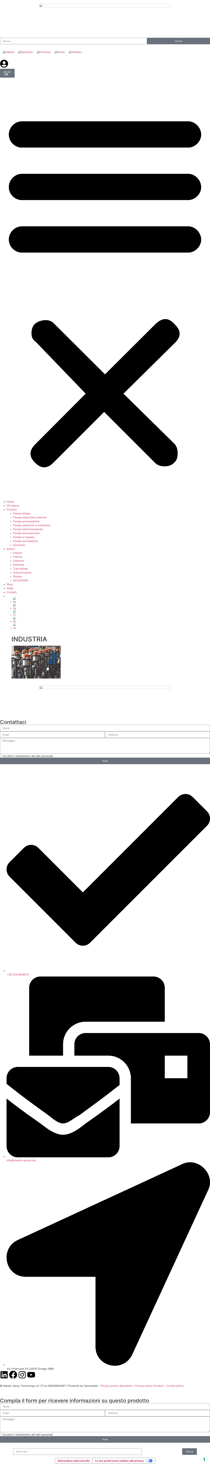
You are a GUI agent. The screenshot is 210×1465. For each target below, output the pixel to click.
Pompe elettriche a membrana (32, 525)
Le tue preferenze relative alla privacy (119, 1460)
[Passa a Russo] (59, 52)
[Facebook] (13, 1375)
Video (10, 588)
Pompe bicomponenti (26, 533)
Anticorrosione (22, 572)
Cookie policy (175, 1385)
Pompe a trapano (24, 537)
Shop (10, 584)
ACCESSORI (20, 580)
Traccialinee (20, 568)
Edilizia (17, 552)
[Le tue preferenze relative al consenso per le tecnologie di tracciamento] (204, 1459)
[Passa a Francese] (43, 52)
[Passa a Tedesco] (75, 52)
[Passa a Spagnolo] (25, 52)
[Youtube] (31, 1375)
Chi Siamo (13, 505)
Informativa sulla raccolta (74, 1460)
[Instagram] (22, 1375)
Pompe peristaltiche (25, 541)
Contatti (12, 592)
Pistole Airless (22, 513)
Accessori (19, 545)
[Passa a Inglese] (8, 52)
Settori (11, 549)
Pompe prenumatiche (26, 521)
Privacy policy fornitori (149, 1385)
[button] (105, 289)
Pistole (17, 576)
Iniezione (18, 564)
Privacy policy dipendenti (116, 1385)
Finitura (17, 556)
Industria (18, 560)
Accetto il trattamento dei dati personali (28, 756)
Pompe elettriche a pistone (30, 517)
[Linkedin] (4, 1375)
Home (10, 501)
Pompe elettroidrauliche (28, 529)
